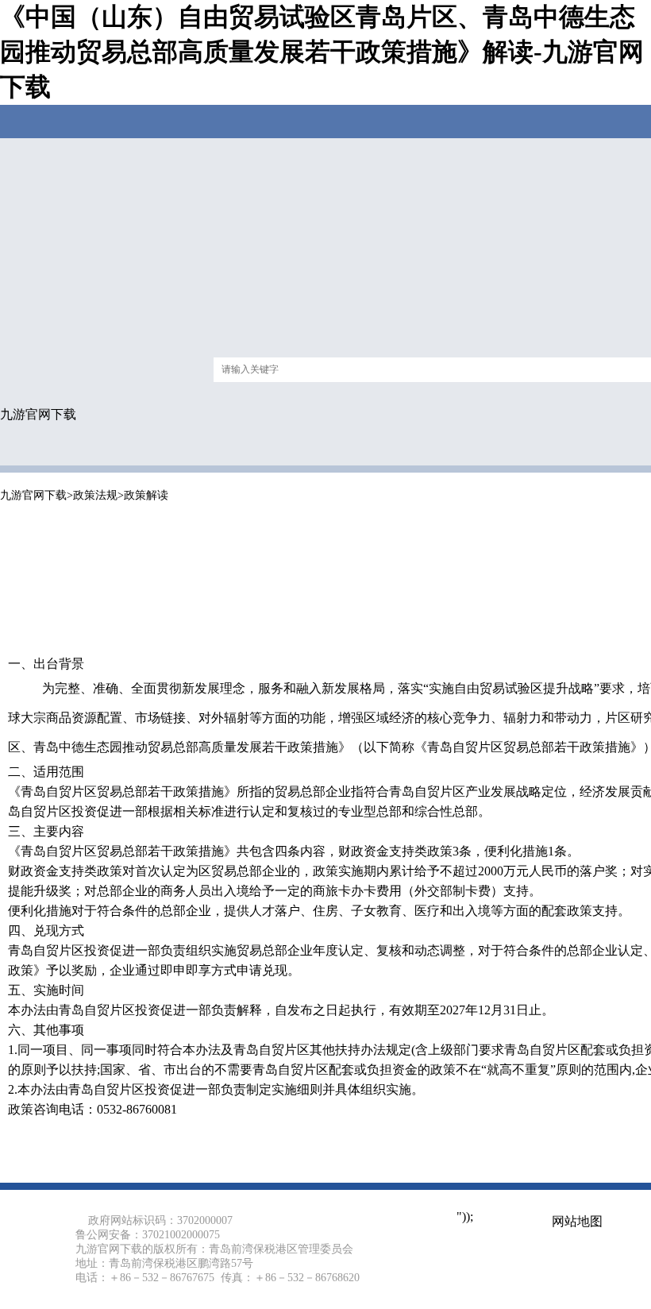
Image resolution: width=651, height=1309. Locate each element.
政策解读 (146, 495)
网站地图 (577, 1221)
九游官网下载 (38, 414)
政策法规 (95, 495)
